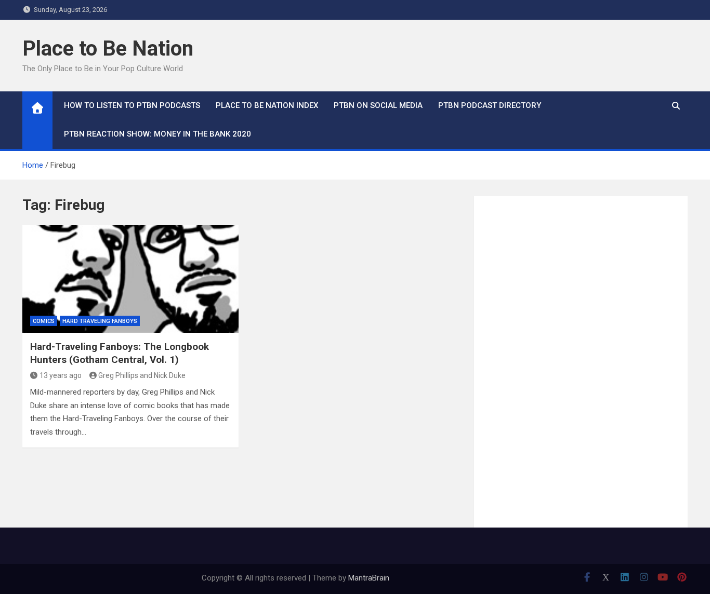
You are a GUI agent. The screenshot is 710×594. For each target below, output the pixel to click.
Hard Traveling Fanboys (99, 321)
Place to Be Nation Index (267, 105)
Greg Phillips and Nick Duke (142, 375)
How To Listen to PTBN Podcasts (132, 105)
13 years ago (61, 375)
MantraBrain (368, 578)
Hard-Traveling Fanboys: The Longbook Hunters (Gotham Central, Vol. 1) (119, 353)
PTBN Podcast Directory (489, 105)
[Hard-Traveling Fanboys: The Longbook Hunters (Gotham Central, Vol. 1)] (130, 279)
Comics (44, 321)
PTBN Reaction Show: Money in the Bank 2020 (157, 134)
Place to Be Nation (107, 48)
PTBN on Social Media (378, 105)
